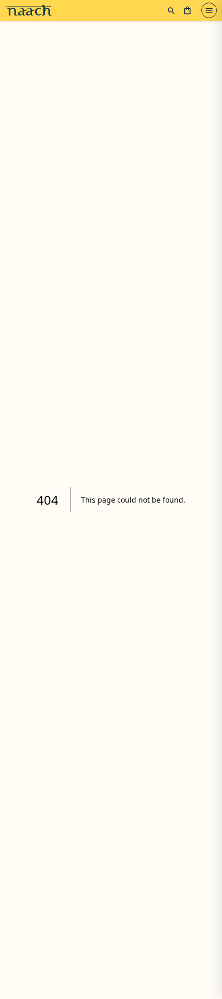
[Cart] (187, 10)
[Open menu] (209, 10)
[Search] (171, 11)
